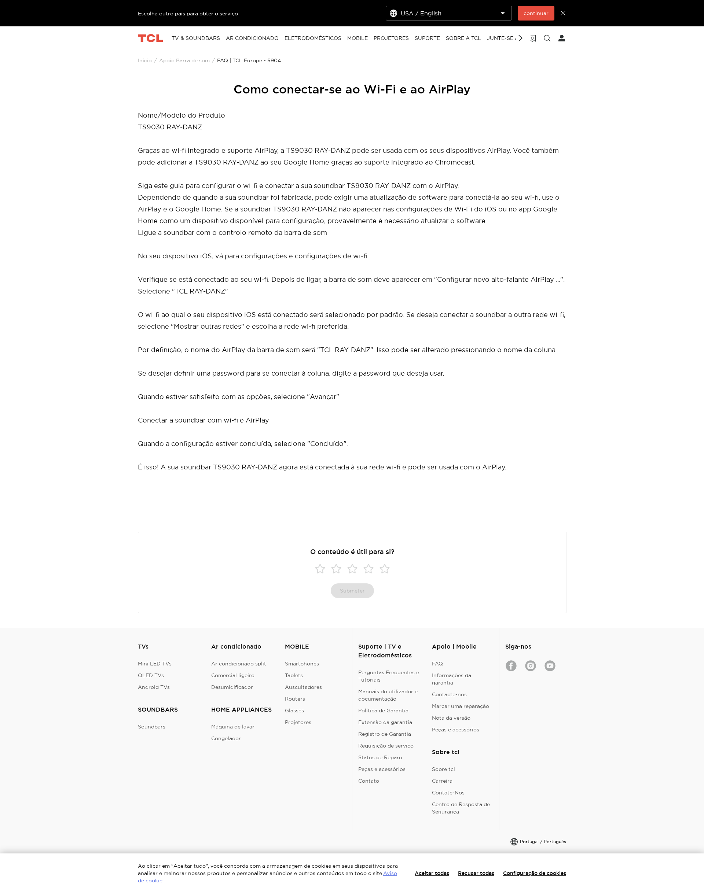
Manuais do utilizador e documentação (388, 695)
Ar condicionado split (238, 663)
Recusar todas (476, 873)
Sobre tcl (443, 769)
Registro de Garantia (384, 734)
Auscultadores (303, 687)
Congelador (226, 738)
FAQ (437, 663)
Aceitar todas (432, 873)
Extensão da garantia (385, 722)
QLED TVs (151, 675)
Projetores (298, 722)
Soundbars (151, 726)
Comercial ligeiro (232, 675)
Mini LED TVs (155, 663)
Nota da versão (451, 718)
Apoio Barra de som (184, 60)
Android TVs (154, 687)
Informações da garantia (451, 679)
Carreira (442, 781)
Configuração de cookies (534, 873)
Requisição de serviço (386, 745)
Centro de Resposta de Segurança (461, 808)
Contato (368, 781)
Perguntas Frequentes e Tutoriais (388, 676)
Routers (295, 698)
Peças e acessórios (382, 769)
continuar (536, 13)
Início (145, 60)
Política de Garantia (383, 710)
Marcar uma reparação (460, 706)
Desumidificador (232, 687)
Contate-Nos (448, 792)
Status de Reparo (380, 757)
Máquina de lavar (232, 726)
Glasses (294, 710)
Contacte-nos (449, 694)
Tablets (294, 675)
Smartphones (302, 663)
